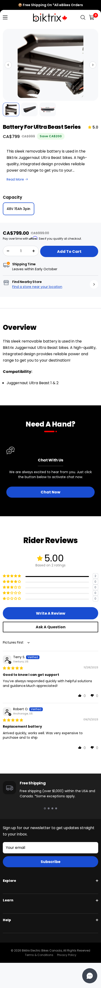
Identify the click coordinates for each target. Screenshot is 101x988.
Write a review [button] (50, 613)
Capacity (12, 197)
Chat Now (50, 492)
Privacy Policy (66, 955)
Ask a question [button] (51, 627)
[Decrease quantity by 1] (8, 251)
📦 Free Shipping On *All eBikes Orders (50, 5)
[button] (8, 65)
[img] (13, 668)
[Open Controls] (89, 975)
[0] (92, 17)
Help (7, 920)
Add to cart (69, 251)
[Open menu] (5, 17)
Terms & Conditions (39, 955)
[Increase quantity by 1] (34, 251)
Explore (9, 880)
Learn (8, 900)
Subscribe (50, 861)
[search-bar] (83, 17)
